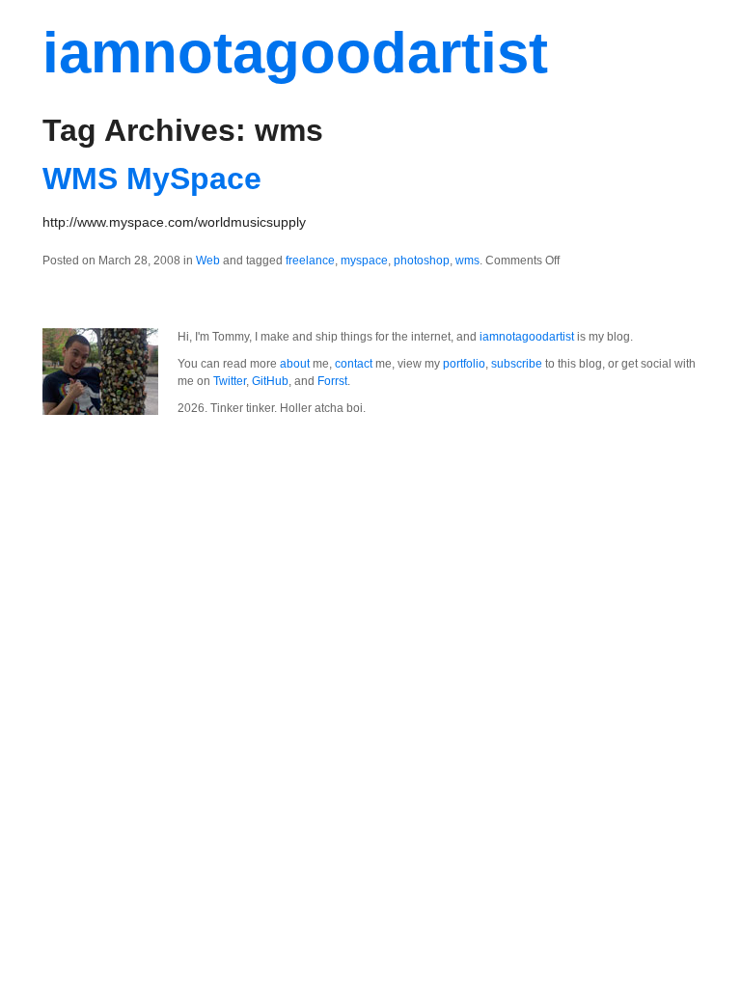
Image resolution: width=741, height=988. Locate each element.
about (295, 363)
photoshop (422, 260)
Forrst (332, 381)
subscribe (516, 363)
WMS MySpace (151, 178)
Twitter (229, 381)
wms (467, 260)
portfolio (464, 363)
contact (353, 363)
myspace (364, 260)
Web (208, 260)
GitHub (270, 381)
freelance (310, 260)
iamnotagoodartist (295, 52)
